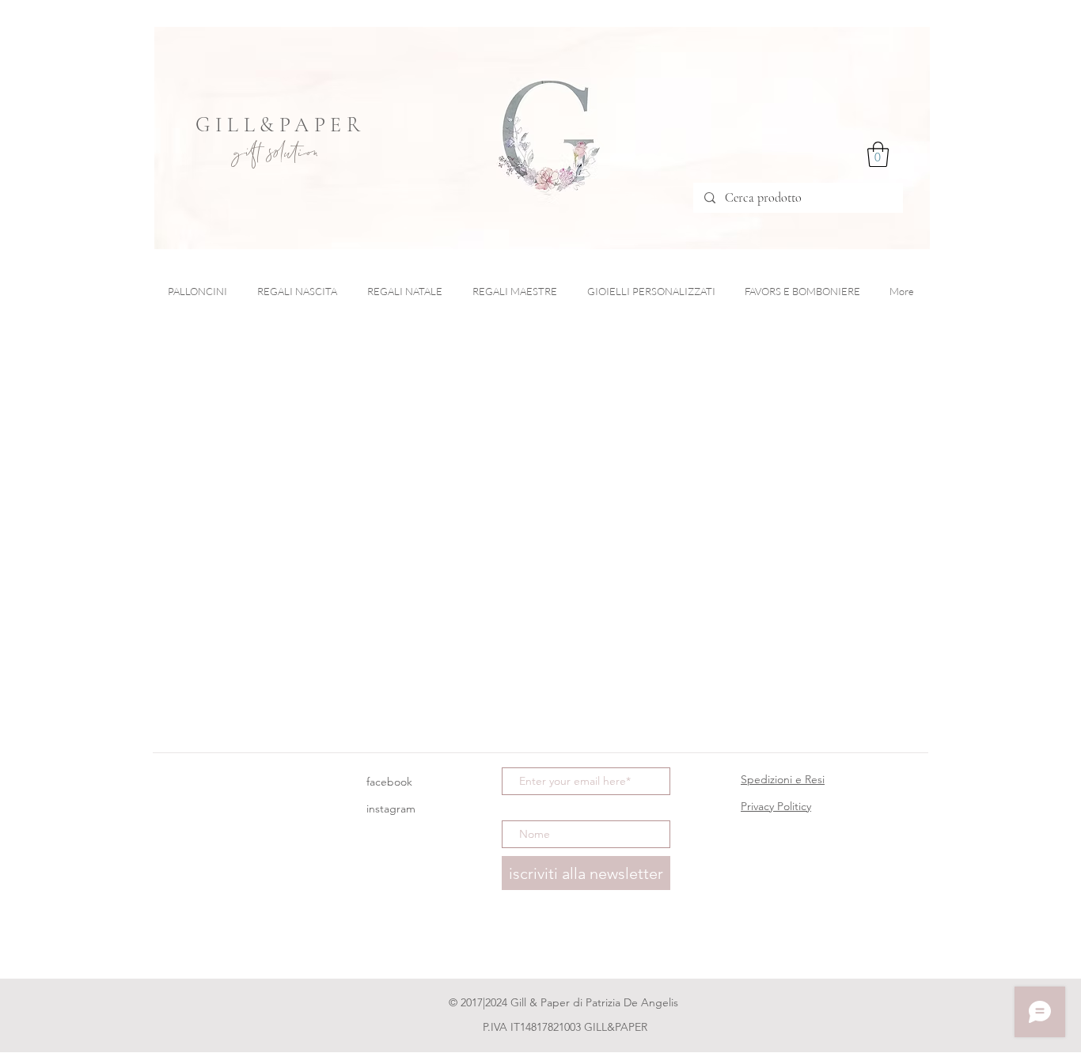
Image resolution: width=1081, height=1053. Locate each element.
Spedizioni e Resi (783, 779)
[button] (878, 154)
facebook (389, 782)
